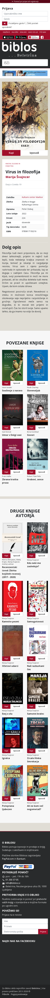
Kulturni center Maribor (32, 197)
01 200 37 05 (12, 879)
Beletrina (36, 988)
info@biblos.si (13, 883)
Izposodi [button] (34, 153)
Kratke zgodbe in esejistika (13, 165)
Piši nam (42, 32)
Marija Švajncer (18, 177)
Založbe (15, 32)
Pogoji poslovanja (19, 994)
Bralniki (23, 32)
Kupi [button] (11, 153)
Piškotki (5, 994)
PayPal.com (8, 858)
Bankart (21, 858)
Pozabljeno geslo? (16, 23)
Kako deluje (33, 32)
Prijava (43, 931)
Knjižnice (6, 32)
